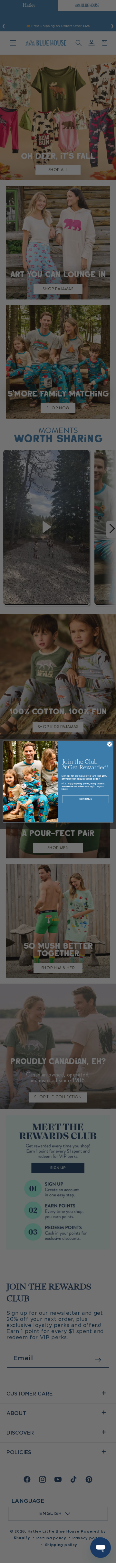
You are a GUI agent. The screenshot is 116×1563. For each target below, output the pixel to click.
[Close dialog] (109, 744)
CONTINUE (85, 799)
